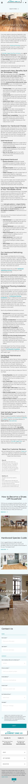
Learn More (3, 549)
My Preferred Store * (6, 694)
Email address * (5, 676)
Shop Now (12, 608)
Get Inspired (6, 758)
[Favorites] (23, 2)
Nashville (24, 417)
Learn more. (5, 777)
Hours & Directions (7, 744)
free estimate (13, 420)
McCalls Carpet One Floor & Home (11, 53)
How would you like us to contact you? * (11, 659)
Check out (24, 451)
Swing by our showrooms (14, 417)
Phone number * (5, 668)
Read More (3, 511)
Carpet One (3, 14)
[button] (21, 2)
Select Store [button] (13, 8)
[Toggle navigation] (2, 2)
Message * (4, 702)
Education (6, 764)
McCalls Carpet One (16, 441)
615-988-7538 (21, 742)
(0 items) (25, 2)
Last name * (4, 646)
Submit (14, 725)
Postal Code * (5, 685)
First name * (4, 637)
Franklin (5, 419)
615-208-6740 (7, 742)
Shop (4, 752)
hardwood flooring (15, 45)
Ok (14, 779)
